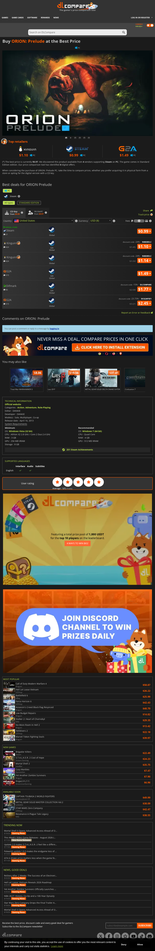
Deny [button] (123, 944)
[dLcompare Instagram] (116, 936)
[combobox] (43, 220)
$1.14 (143, 260)
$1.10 (143, 246)
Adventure (30, 407)
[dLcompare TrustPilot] (124, 936)
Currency (83, 221)
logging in (54, 328)
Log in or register (140, 17)
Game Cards (18, 17)
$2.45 (143, 303)
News (56, 17)
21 (6, 234)
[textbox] (25, 220)
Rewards (45, 17)
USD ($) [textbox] (95, 220)
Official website (13, 404)
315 (7, 275)
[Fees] (139, 220)
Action (20, 407)
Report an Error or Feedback (136, 312)
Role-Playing (44, 407)
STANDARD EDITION (29, 202)
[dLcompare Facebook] (108, 936)
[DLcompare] (12, 934)
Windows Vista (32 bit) (20, 431)
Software (32, 17)
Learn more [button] (57, 946)
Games (5, 17)
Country (7, 221)
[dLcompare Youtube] (132, 936)
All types (9, 202)
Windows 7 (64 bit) (92, 431)
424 (7, 247)
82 (6, 289)
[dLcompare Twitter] (100, 936)
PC (9, 190)
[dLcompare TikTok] (141, 936)
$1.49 (143, 273)
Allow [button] (140, 944)
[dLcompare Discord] (149, 936)
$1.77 (143, 289)
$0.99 (143, 231)
